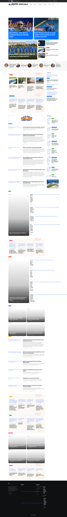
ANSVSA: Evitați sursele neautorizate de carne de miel (31, 406)
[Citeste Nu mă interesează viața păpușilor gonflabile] (18, 65)
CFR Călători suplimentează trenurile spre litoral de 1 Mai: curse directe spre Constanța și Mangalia (13, 408)
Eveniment (35, 4)
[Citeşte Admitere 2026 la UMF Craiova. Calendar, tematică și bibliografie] (31, 244)
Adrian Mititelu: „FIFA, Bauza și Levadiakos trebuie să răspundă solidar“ (18, 34)
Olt (46, 53)
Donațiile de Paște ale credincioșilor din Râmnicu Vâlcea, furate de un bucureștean (32, 210)
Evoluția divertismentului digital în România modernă (13, 474)
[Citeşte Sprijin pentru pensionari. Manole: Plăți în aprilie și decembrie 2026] (15, 364)
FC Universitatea (40, 4)
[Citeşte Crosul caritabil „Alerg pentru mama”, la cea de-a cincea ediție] (31, 469)
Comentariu (57, 63)
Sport (53, 4)
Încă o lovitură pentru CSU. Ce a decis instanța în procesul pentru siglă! (55, 144)
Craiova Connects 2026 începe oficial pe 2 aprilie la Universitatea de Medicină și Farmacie (17, 299)
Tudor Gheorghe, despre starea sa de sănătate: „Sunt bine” (34, 127)
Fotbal (53, 118)
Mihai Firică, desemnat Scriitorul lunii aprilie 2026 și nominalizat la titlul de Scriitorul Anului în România (52, 43)
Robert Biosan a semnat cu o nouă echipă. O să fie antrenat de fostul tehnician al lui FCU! (45, 34)
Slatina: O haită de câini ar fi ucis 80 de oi (17, 232)
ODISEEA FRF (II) (54, 176)
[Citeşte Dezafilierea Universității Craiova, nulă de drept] (49, 129)
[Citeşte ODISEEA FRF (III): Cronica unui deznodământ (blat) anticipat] (49, 151)
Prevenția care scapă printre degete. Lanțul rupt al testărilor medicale (31, 273)
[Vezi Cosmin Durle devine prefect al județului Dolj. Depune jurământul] (17, 329)
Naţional (11, 396)
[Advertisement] (33, 12)
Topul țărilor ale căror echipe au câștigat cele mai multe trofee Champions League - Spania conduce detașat (31, 427)
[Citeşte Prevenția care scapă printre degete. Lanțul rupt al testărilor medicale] (44, 270)
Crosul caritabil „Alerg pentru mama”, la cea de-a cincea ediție (30, 475)
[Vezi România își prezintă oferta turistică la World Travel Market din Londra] (36, 442)
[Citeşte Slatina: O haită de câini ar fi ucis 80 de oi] (18, 215)
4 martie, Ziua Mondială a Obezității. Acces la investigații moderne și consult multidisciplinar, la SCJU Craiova (32, 298)
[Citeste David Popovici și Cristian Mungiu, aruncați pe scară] (53, 65)
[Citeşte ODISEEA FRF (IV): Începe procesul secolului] (49, 136)
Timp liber (11, 465)
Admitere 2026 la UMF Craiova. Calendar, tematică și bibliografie (30, 250)
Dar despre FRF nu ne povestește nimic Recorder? (35, 65)
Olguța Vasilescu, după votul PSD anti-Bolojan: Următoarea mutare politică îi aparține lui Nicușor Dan (16, 318)
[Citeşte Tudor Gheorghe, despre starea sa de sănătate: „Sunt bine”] (15, 129)
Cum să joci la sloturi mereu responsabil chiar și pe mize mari (22, 474)
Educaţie (11, 240)
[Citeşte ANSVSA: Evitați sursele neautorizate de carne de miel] (31, 400)
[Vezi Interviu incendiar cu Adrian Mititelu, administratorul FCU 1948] (53, 85)
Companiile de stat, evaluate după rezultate (31, 378)
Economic (49, 4)
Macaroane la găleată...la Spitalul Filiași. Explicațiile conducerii (31, 263)
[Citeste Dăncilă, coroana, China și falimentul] (41, 65)
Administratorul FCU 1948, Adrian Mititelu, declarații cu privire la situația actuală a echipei (53, 81)
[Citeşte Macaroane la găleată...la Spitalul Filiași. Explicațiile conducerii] (43, 260)
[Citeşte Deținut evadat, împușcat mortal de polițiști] (22, 81)
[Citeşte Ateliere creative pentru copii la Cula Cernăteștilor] (15, 150)
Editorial (31, 4)
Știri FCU (48, 78)
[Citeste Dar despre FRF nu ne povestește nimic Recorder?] (30, 65)
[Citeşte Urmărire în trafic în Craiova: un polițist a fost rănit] (13, 81)
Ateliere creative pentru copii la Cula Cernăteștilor (32, 147)
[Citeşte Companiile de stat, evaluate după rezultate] (15, 380)
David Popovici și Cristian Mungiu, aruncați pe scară (58, 65)
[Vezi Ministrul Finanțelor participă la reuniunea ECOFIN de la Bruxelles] (17, 442)
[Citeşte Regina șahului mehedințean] (22, 419)
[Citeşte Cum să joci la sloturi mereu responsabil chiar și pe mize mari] (22, 469)
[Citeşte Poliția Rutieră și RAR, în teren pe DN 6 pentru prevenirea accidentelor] (40, 81)
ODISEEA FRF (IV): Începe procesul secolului (54, 136)
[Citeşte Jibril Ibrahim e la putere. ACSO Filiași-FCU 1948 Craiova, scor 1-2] (49, 169)
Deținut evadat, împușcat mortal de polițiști (21, 86)
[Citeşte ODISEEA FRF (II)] (49, 176)
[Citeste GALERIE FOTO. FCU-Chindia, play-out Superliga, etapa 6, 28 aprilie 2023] (32, 491)
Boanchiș (33, 63)
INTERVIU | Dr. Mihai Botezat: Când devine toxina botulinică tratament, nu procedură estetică (31, 286)
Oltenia (10, 191)
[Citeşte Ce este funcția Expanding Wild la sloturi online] (40, 469)
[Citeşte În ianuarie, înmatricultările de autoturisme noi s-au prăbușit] (15, 372)
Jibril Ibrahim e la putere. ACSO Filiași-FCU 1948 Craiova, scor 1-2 (55, 170)
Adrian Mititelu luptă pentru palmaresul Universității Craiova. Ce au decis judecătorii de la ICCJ (55, 161)
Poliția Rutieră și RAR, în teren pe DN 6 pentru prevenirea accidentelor (39, 87)
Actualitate (45, 4)
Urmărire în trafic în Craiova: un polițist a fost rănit (13, 86)
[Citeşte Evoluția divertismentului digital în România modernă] (13, 469)
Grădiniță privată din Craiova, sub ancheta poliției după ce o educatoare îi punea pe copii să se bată (30, 88)
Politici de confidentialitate (40, 486)
